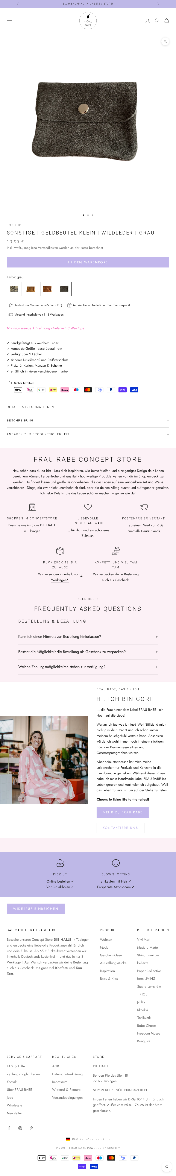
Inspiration (107, 970)
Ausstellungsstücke (113, 962)
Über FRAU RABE (19, 1089)
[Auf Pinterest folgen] (31, 1128)
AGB (55, 1066)
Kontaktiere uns (120, 827)
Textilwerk (144, 1017)
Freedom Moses (148, 1033)
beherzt (142, 962)
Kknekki (142, 1009)
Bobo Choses (146, 1025)
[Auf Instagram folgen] (20, 1128)
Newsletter (14, 1113)
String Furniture (148, 955)
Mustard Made (147, 947)
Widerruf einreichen (35, 908)
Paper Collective (149, 970)
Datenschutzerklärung (67, 1074)
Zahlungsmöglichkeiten (23, 1074)
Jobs (10, 1097)
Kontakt (12, 1081)
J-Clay (141, 1002)
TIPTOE (142, 994)
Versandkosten (48, 247)
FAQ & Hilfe (16, 1066)
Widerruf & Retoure (66, 1089)
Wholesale (14, 1105)
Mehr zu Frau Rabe (123, 812)
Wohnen (106, 939)
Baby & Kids (109, 978)
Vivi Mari (143, 939)
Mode (104, 947)
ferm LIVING (146, 978)
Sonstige (15, 225)
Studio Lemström (149, 986)
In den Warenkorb (88, 262)
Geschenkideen (111, 955)
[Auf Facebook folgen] (9, 1128)
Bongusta (143, 1041)
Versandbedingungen (67, 1097)
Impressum (59, 1081)
